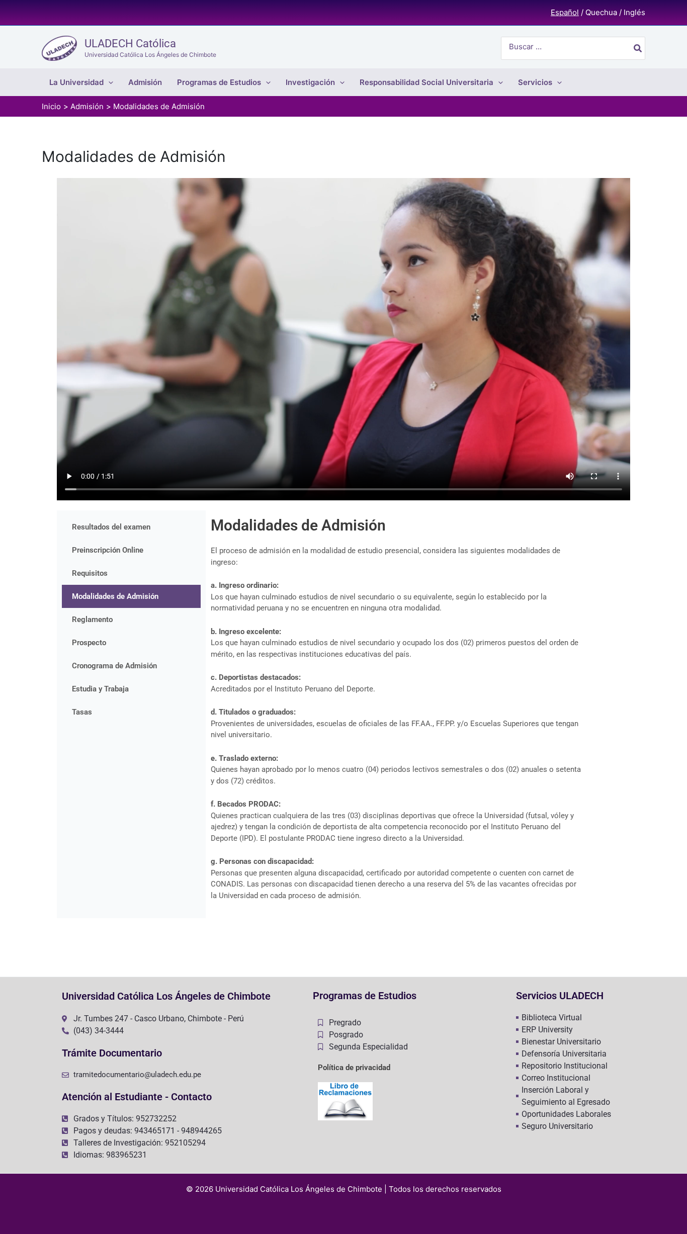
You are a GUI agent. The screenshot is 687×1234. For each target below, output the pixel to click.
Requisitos (90, 573)
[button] (108, 82)
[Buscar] (638, 48)
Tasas (82, 712)
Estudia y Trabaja (100, 688)
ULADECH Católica (130, 43)
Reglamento (92, 619)
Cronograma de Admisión (114, 665)
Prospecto (89, 642)
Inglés (634, 12)
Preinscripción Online (107, 550)
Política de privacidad (354, 1067)
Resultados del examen (111, 527)
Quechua (601, 12)
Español (565, 12)
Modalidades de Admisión (115, 596)
